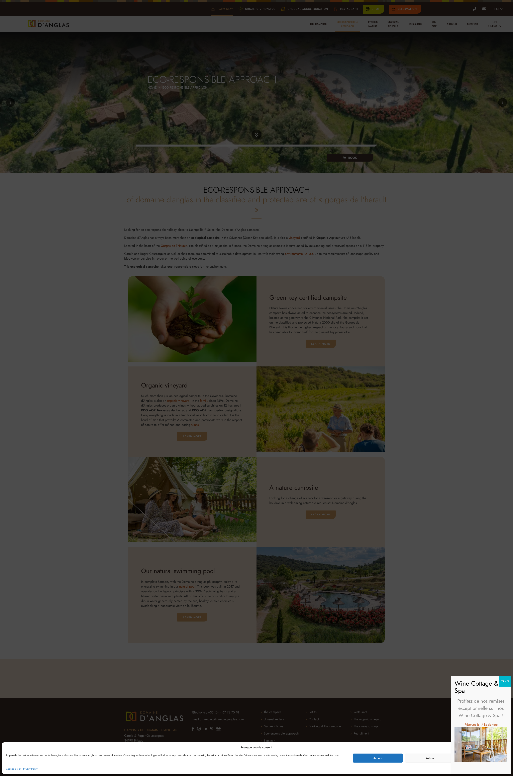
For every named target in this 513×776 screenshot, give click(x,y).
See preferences (482, 758)
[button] (505, 748)
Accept (377, 758)
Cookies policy (13, 769)
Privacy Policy (30, 769)
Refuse (429, 758)
